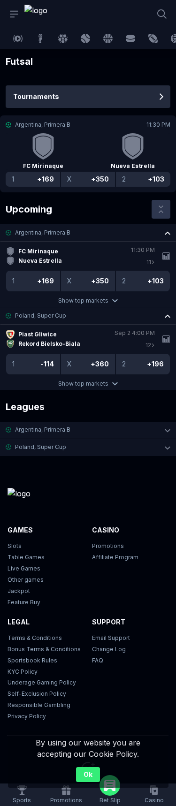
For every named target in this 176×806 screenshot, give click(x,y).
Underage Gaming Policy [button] (42, 682)
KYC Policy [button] (23, 671)
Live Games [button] (24, 568)
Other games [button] (26, 579)
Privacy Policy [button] (27, 716)
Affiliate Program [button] (115, 557)
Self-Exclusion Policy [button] (37, 693)
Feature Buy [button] (24, 602)
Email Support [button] (111, 637)
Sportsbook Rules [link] (32, 660)
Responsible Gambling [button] (39, 704)
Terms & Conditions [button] (35, 637)
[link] (45, 14)
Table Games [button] (26, 557)
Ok (88, 774)
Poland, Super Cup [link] (40, 315)
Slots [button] (15, 545)
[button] (88, 232)
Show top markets (83, 300)
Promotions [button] (108, 545)
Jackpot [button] (19, 590)
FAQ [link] (97, 660)
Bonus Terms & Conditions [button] (44, 649)
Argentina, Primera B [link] (42, 232)
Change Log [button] (109, 649)
